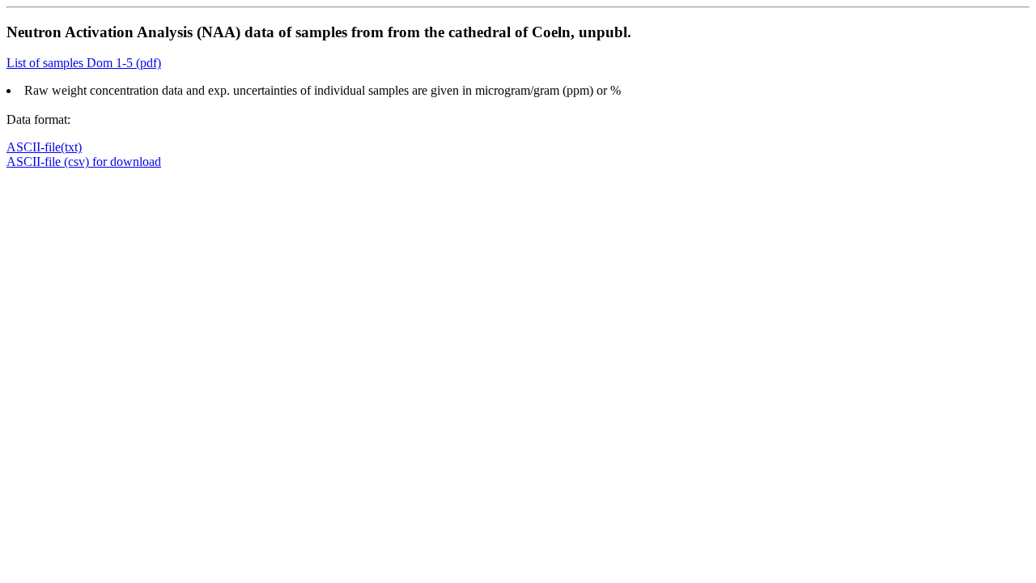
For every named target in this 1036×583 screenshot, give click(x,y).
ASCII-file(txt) (44, 147)
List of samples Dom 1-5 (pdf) (83, 63)
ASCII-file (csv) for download (83, 161)
